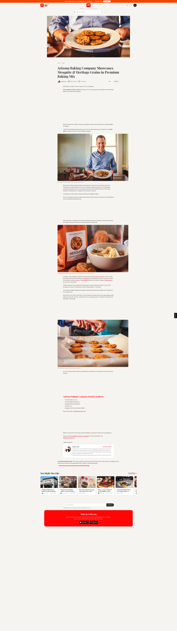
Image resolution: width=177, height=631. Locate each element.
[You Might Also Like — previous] (123, 473)
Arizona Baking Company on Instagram (79, 436)
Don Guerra (77, 280)
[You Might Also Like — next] (126, 473)
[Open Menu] (135, 5)
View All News (131, 473)
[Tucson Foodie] (88, 5)
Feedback (175, 315)
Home (59, 63)
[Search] (102, 12)
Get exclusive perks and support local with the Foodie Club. (74, 465)
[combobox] (88, 12)
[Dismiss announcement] (175, 1)
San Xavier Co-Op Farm (99, 276)
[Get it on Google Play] (93, 522)
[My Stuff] (127, 5)
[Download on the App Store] (83, 522)
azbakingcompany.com (80, 411)
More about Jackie (107, 446)
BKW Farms (87, 278)
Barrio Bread (84, 280)
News (63, 63)
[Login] (131, 5)
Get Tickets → (107, 1)
